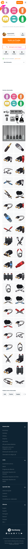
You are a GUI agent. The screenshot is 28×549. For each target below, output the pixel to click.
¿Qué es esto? (17, 58)
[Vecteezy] (2, 2)
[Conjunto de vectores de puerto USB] (13, 99)
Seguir (22, 35)
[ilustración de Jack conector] (8, 146)
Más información (8, 61)
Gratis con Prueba (14, 40)
